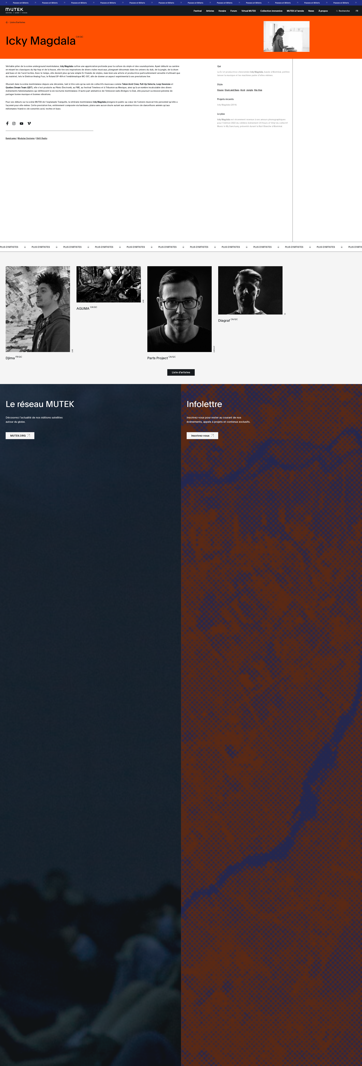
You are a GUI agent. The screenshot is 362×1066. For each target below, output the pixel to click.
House (220, 90)
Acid (242, 90)
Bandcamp (11, 138)
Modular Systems (26, 138)
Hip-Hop (258, 90)
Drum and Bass (232, 90)
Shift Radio (41, 138)
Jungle (249, 90)
